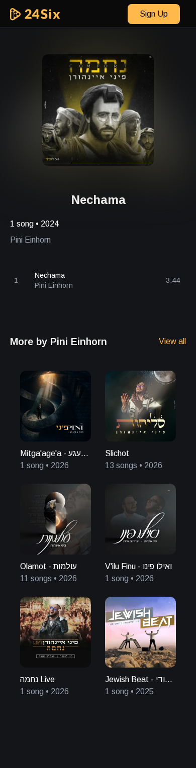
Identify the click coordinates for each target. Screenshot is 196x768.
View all (172, 341)
